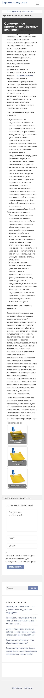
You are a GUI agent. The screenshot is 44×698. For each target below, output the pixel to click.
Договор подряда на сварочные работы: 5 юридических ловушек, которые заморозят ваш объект (21, 632)
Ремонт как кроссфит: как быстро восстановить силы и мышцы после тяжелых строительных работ (21, 651)
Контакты (28, 688)
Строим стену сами (15, 2)
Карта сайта (16, 688)
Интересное (28, 11)
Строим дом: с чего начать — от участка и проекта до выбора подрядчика (20, 609)
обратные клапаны (25, 75)
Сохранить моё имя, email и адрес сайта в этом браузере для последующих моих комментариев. (20, 558)
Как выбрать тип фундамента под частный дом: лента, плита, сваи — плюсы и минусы (21, 620)
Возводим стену (14, 11)
